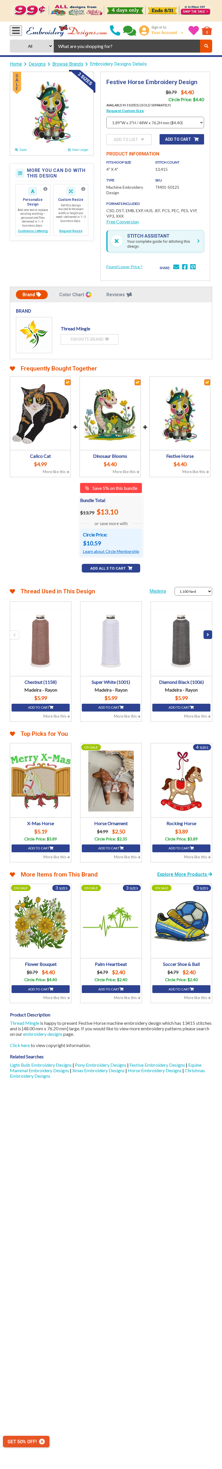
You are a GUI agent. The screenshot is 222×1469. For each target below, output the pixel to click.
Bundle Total (92, 500)
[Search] (206, 46)
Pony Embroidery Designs (101, 1065)
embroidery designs (42, 1034)
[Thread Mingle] (34, 335)
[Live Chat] (129, 30)
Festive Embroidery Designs (158, 1065)
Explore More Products (182, 874)
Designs (37, 64)
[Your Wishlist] (193, 30)
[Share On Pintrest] (192, 267)
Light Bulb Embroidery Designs (41, 1065)
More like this (54, 471)
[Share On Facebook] (184, 267)
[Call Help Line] (115, 30)
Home (16, 64)
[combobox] (127, 46)
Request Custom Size (125, 111)
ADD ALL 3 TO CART (108, 568)
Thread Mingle (24, 1023)
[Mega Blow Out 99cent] (111, 10)
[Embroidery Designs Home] (66, 31)
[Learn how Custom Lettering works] (45, 189)
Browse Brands (67, 64)
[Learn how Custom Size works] (83, 189)
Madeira (157, 591)
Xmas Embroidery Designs (98, 1070)
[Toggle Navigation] (16, 30)
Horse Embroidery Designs (155, 1070)
